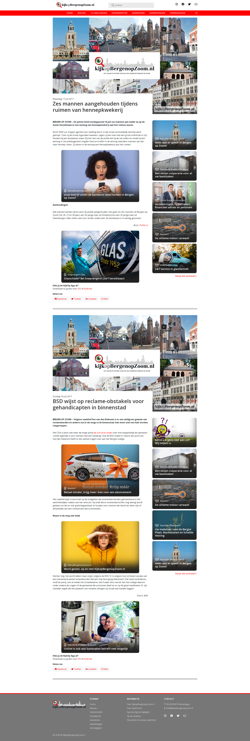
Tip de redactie (134, 716)
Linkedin (92, 298)
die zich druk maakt (102, 432)
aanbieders (138, 13)
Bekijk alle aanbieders (186, 276)
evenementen (119, 13)
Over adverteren (134, 708)
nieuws (82, 13)
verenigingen (177, 13)
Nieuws (93, 708)
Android (88, 288)
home (70, 13)
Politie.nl (143, 225)
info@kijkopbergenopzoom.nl (179, 708)
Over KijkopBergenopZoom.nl (140, 704)
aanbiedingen (157, 13)
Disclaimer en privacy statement (141, 720)
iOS (79, 288)
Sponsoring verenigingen (138, 712)
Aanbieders (95, 720)
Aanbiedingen (96, 724)
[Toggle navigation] (196, 13)
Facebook (62, 298)
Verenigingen (96, 728)
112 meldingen (98, 13)
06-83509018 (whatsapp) (178, 704)
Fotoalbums (95, 716)
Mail (105, 298)
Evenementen (96, 712)
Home (93, 704)
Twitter (77, 298)
